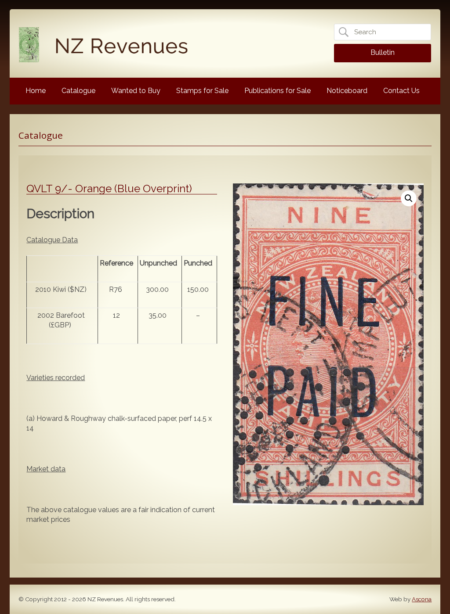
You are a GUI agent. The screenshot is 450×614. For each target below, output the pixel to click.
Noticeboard (347, 90)
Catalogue (78, 90)
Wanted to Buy (135, 90)
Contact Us (401, 90)
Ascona (422, 599)
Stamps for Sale (202, 90)
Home (35, 90)
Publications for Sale (277, 90)
